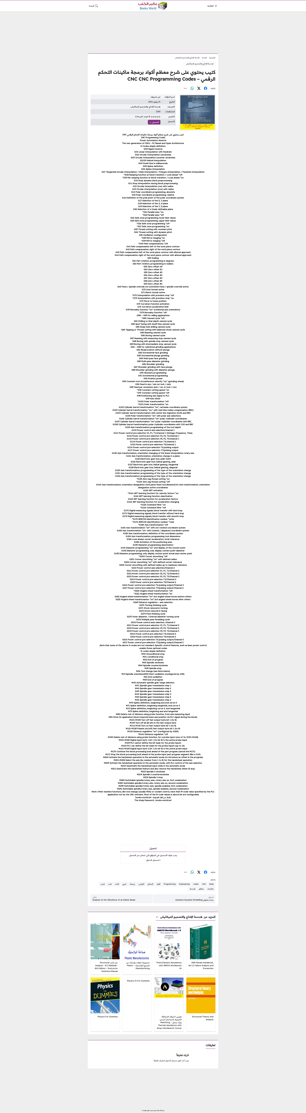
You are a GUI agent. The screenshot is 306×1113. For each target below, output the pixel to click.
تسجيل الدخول (152, 860)
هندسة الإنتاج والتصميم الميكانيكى (187, 58)
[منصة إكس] (198, 88)
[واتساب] (192, 88)
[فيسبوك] (205, 88)
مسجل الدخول (171, 1061)
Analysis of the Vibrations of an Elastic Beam (114, 900)
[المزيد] (185, 88)
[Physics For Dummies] (105, 1004)
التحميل (155, 122)
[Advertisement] (153, 31)
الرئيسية (212, 58)
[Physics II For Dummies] (137, 1004)
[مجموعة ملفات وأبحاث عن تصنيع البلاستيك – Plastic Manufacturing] (137, 949)
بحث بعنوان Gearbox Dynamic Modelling (194, 900)
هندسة (204, 58)
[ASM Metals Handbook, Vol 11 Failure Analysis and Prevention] (200, 949)
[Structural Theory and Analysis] (200, 1004)
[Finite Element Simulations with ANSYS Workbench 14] (168, 949)
